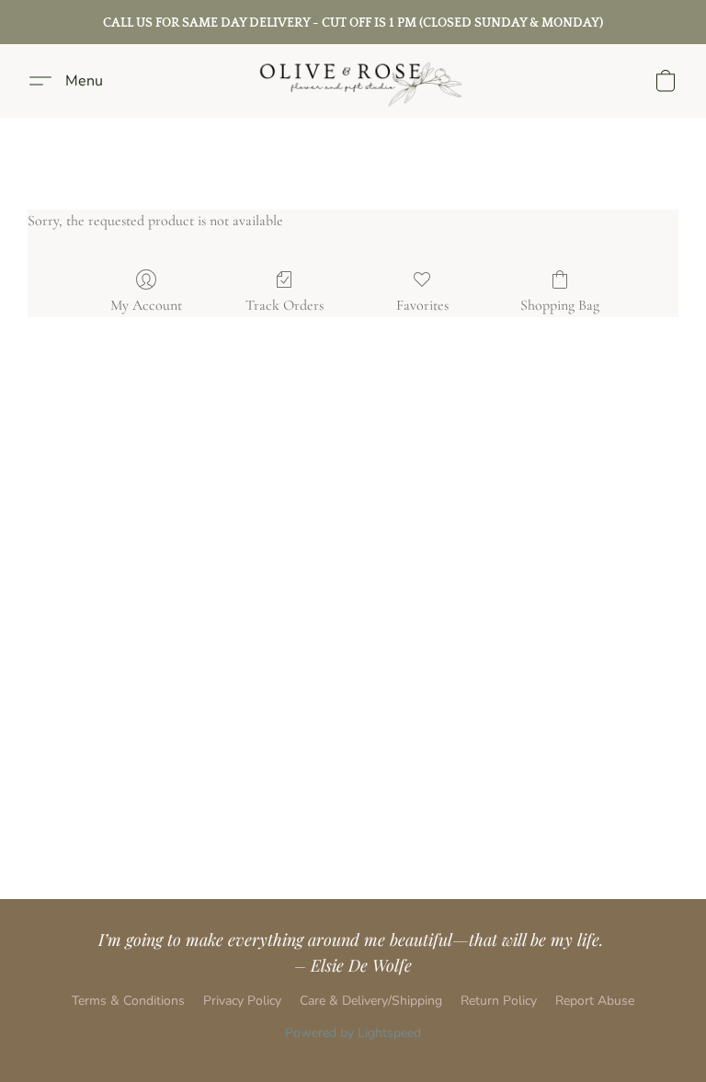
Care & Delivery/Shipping (371, 1000)
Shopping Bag (559, 305)
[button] (353, 80)
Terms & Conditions (128, 1000)
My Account (146, 305)
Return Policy (499, 1000)
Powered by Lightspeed (353, 1033)
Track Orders (284, 305)
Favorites (422, 305)
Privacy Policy (242, 1000)
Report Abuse (594, 1000)
